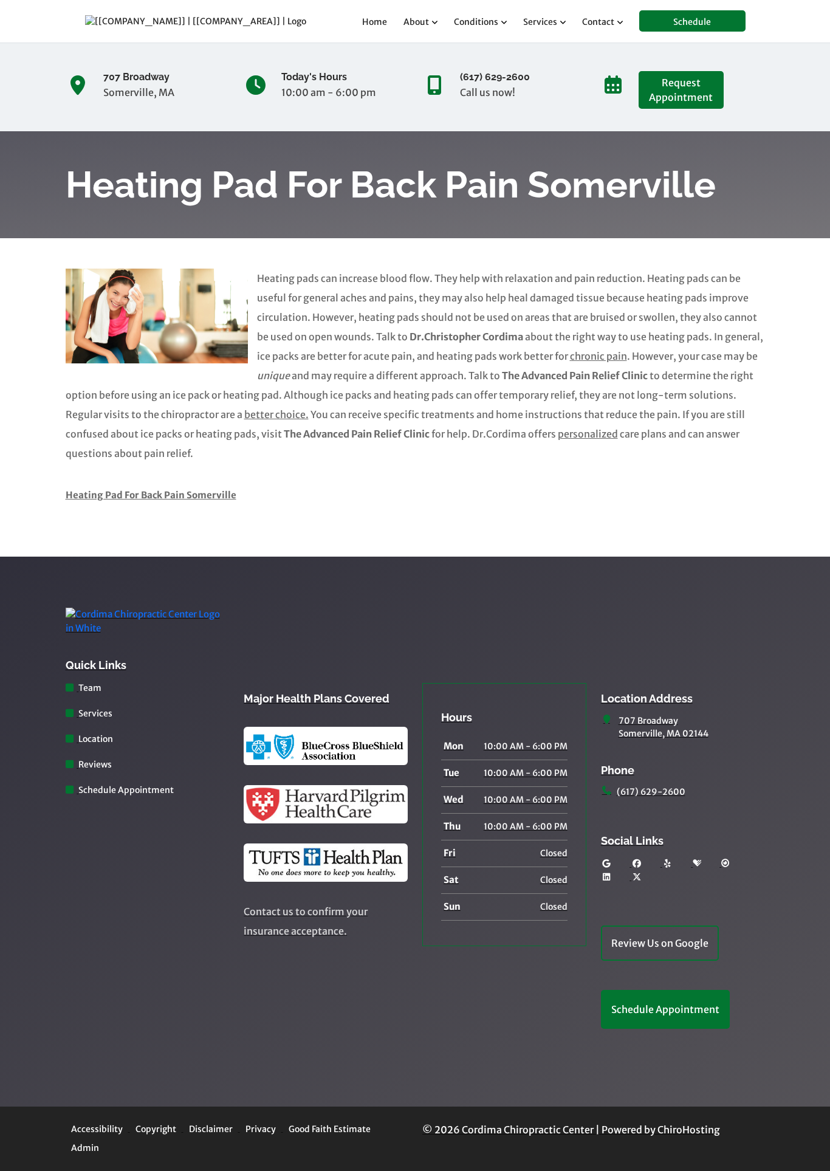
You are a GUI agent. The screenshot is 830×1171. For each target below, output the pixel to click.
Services (540, 21)
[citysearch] (725, 863)
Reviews (95, 764)
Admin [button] (85, 1147)
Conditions (476, 21)
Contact (598, 21)
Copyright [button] (155, 1129)
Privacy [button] (260, 1129)
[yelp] (667, 863)
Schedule (692, 21)
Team (89, 687)
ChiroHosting (688, 1130)
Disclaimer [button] (211, 1129)
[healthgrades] (697, 863)
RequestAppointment (681, 90)
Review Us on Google (659, 943)
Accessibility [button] (97, 1129)
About (416, 21)
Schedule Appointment (126, 790)
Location (95, 738)
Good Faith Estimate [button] (330, 1129)
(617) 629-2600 (651, 791)
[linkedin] (606, 877)
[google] (606, 863)
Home (374, 21)
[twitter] (636, 877)
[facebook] (636, 863)
